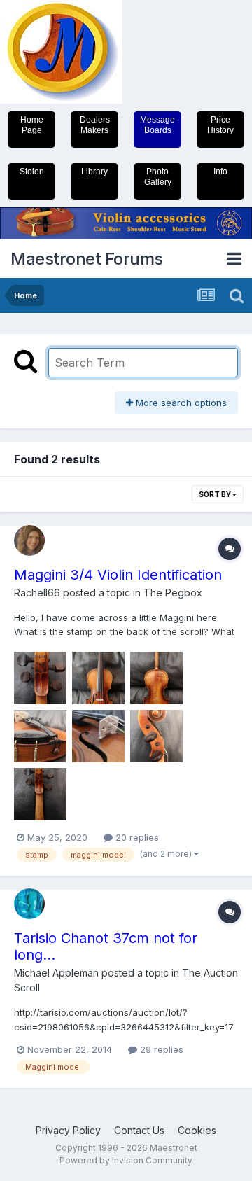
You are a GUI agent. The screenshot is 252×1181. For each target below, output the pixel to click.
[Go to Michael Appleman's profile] (29, 903)
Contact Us (139, 1130)
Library (94, 171)
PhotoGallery (158, 177)
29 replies (160, 1049)
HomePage (31, 125)
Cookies (197, 1130)
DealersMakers (95, 125)
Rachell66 (37, 593)
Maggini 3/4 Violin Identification (118, 574)
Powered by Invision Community (125, 1160)
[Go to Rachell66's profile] (29, 540)
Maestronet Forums (86, 259)
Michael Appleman (56, 973)
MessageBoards (157, 125)
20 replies (136, 837)
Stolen (32, 171)
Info (220, 171)
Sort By (215, 494)
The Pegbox (173, 593)
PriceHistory (220, 125)
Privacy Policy (68, 1130)
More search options (180, 402)
